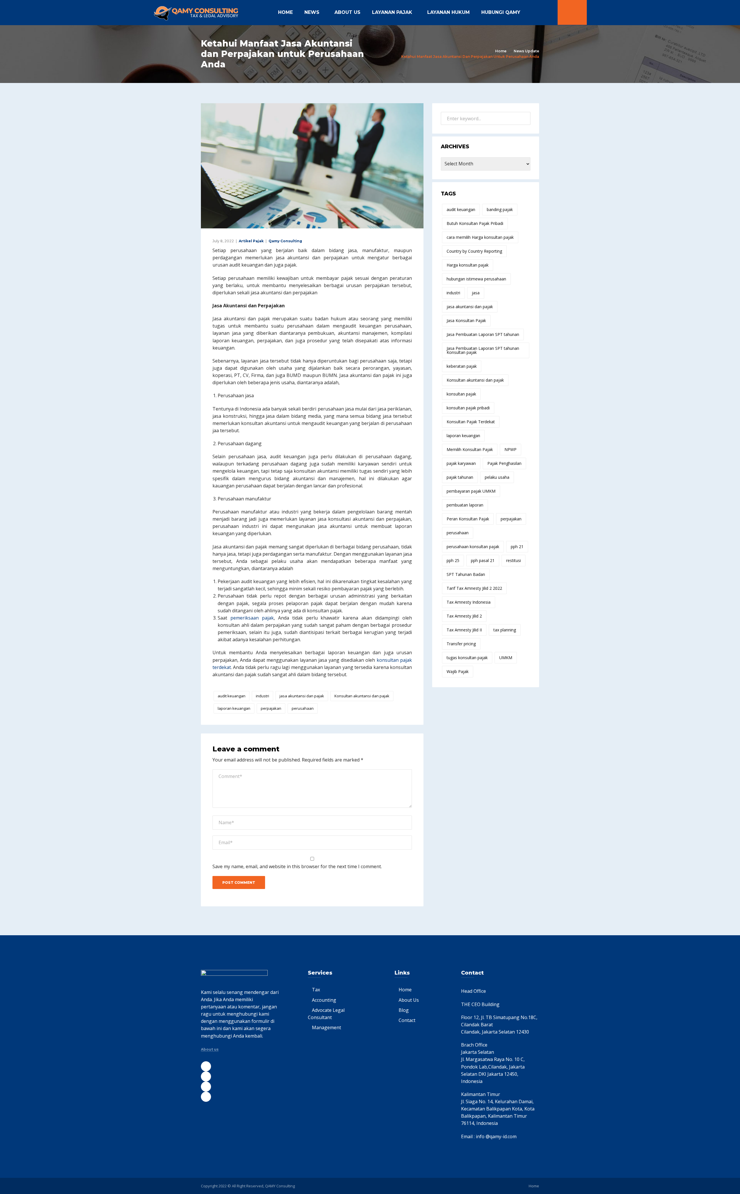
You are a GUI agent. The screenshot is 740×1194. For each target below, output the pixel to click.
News (311, 12)
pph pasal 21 (483, 560)
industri (262, 695)
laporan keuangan (234, 708)
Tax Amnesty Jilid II (464, 630)
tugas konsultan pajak (467, 657)
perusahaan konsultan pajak (473, 546)
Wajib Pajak (458, 671)
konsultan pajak (461, 394)
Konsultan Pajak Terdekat (471, 421)
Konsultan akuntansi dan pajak (361, 695)
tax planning (504, 630)
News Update (526, 51)
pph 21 (517, 546)
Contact (407, 1020)
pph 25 (453, 560)
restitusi (513, 560)
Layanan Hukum (448, 12)
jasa (476, 292)
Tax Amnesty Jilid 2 (464, 616)
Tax (316, 989)
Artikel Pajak (251, 241)
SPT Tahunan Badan (466, 574)
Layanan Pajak (392, 12)
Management (326, 1027)
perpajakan (271, 708)
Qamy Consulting (285, 241)
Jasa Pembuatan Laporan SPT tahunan (483, 334)
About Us (347, 12)
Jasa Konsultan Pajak (466, 320)
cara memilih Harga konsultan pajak (480, 237)
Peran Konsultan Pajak (468, 519)
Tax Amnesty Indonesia (469, 602)
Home (285, 12)
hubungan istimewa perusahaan (476, 279)
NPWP (510, 449)
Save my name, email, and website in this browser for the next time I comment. (297, 866)
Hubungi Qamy (500, 12)
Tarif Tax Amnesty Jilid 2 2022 (474, 588)
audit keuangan (231, 695)
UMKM (505, 657)
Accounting (324, 1000)
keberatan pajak (462, 366)
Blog (404, 1010)
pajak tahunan (460, 477)
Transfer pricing (461, 643)
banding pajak (500, 209)
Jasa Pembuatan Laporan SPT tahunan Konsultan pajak (483, 350)
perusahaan (303, 708)
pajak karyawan (461, 463)
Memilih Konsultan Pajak (470, 449)
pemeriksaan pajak (252, 618)
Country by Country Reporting (474, 251)
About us (210, 1049)
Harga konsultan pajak (468, 265)
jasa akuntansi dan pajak (302, 695)
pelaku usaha (497, 477)
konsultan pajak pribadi (468, 408)
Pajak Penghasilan (504, 463)
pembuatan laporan (465, 505)
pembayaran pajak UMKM (471, 491)
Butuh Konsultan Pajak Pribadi (475, 223)
